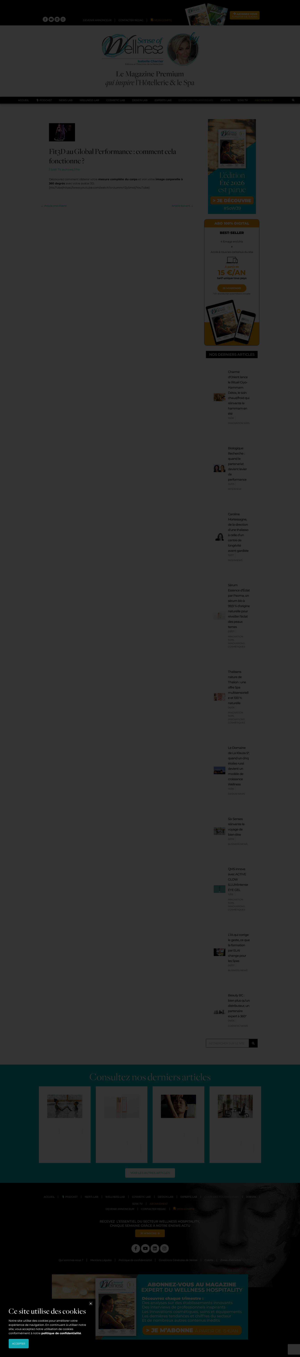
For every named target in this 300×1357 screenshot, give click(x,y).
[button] (90, 1303)
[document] (150, 678)
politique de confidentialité (61, 1333)
